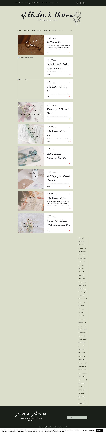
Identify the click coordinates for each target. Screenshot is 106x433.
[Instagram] (77, 3)
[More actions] (70, 38)
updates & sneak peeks (36, 30)
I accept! (99, 430)
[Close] (104, 430)
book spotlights (47, 30)
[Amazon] (84, 3)
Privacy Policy (57, 427)
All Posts (19, 30)
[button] (27, 3)
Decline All (91, 430)
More (60, 30)
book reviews (26, 30)
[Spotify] (81, 3)
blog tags (54, 30)
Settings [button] (85, 430)
